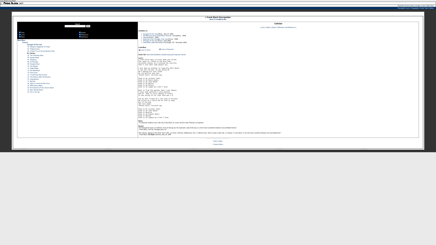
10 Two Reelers (32, 66)
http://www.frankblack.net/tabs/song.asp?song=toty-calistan (166, 54)
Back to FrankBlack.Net (218, 19)
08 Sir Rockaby (32, 62)
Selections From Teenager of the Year (155, 39)
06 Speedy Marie (33, 57)
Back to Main (218, 141)
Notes (268, 27)
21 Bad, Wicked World (35, 90)
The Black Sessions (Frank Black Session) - (157, 36)
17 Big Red (31, 81)
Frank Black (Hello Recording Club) (154, 42)
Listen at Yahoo (145, 50)
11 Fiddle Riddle (32, 68)
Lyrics (263, 27)
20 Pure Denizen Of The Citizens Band (40, 88)
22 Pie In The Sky (33, 92)
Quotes (274, 27)
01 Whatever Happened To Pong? (38, 47)
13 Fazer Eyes (32, 73)
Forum (407, 6)
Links (423, 6)
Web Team (430, 6)
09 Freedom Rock (33, 64)
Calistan (145, 37)
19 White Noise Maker (34, 85)
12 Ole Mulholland (33, 70)
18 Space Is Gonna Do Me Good (38, 83)
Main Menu (21, 40)
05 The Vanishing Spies (35, 55)
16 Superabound (33, 79)
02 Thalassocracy (33, 49)
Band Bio (401, 6)
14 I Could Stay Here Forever (37, 75)
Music (413, 6)
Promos (25, 42)
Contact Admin (218, 144)
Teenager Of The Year (34, 44)
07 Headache (32, 60)
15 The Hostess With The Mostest (39, 77)
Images (418, 6)
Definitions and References (286, 27)
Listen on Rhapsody (167, 49)
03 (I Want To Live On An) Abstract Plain (41, 51)
